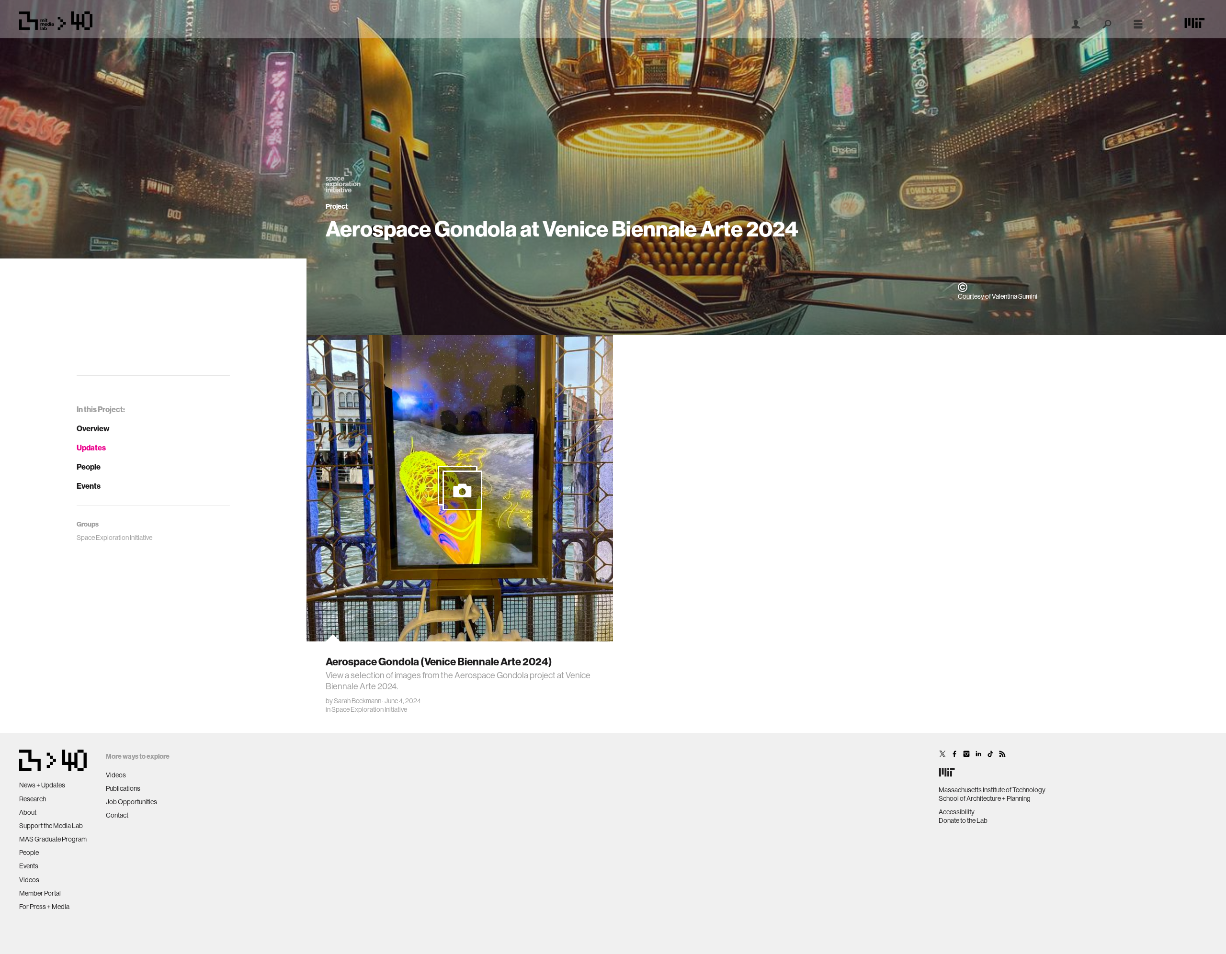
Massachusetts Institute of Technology (992, 790)
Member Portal (40, 893)
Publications (123, 788)
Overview (93, 428)
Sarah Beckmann (357, 700)
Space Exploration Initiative (369, 709)
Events (89, 486)
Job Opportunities (131, 801)
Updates (91, 447)
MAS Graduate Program (53, 839)
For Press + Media (44, 906)
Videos (29, 879)
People (89, 466)
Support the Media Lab (51, 825)
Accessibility (957, 812)
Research (32, 799)
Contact (117, 815)
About (27, 812)
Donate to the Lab (963, 820)
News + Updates (42, 785)
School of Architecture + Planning (985, 798)
